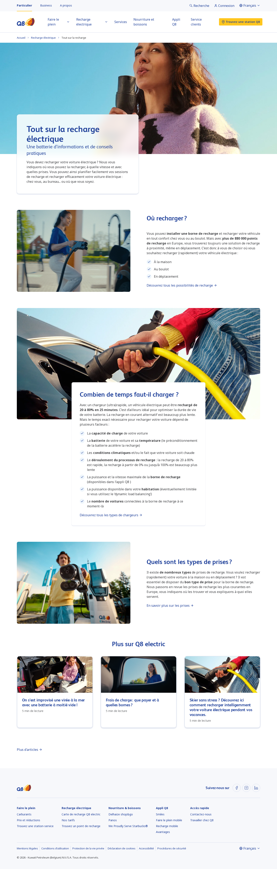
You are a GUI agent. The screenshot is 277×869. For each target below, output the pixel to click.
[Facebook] (237, 788)
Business (46, 5)
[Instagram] (246, 788)
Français (249, 5)
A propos (66, 5)
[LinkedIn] (256, 788)
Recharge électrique (43, 37)
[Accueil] (26, 22)
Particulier (24, 5)
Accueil (21, 37)
